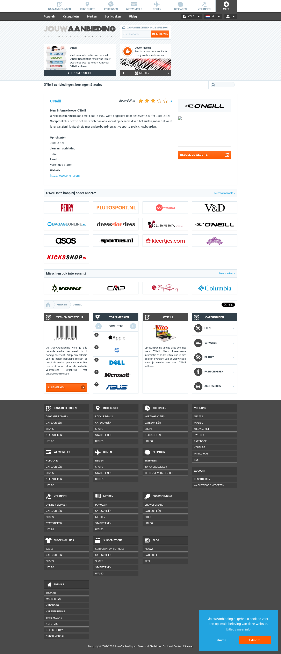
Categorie (151, 555)
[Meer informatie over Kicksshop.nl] (66, 257)
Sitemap (188, 646)
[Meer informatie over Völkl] (66, 288)
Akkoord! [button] (254, 640)
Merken (92, 16)
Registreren (202, 479)
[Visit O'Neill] (204, 146)
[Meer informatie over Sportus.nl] (115, 240)
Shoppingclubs (64, 540)
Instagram (201, 453)
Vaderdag (52, 605)
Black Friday (54, 630)
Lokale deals (104, 416)
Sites (148, 517)
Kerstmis (52, 623)
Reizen (107, 452)
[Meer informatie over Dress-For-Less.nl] (115, 224)
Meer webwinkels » (224, 193)
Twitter (199, 435)
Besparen (159, 452)
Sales (49, 548)
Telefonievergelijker (159, 473)
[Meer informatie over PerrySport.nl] (66, 207)
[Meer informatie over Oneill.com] (214, 224)
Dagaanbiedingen (65, 408)
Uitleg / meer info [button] (238, 629)
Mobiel (198, 422)
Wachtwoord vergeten (209, 485)
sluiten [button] (221, 640)
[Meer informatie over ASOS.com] (66, 240)
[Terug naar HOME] (80, 33)
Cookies (167, 646)
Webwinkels (62, 452)
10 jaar (51, 593)
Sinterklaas (54, 617)
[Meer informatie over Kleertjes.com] (165, 240)
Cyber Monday (55, 636)
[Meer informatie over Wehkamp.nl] (165, 207)
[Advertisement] (206, 50)
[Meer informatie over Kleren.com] (165, 224)
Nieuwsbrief (202, 428)
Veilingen (60, 496)
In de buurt (110, 408)
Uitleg (133, 16)
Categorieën (71, 16)
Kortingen (159, 408)
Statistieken (113, 16)
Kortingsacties (155, 416)
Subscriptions (112, 540)
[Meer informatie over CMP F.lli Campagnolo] (115, 288)
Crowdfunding (162, 496)
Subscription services (109, 548)
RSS (196, 459)
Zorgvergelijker (156, 466)
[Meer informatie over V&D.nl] (214, 207)
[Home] (48, 305)
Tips (147, 561)
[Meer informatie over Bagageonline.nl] (66, 224)
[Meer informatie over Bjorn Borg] (165, 288)
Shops (50, 428)
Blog (156, 540)
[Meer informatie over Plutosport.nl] (115, 207)
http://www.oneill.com (65, 175)
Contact (178, 646)
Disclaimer (155, 646)
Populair (49, 16)
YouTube (199, 447)
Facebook (200, 441)
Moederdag (53, 599)
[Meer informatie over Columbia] (214, 288)
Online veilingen (56, 504)
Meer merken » (227, 273)
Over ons (143, 646)
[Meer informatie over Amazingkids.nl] (214, 240)
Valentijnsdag (55, 611)
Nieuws (149, 548)
